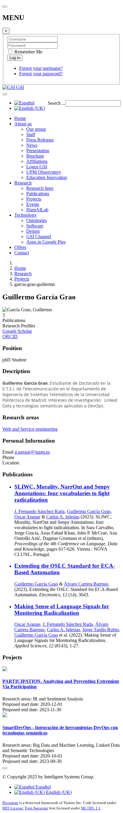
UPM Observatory (43, 172)
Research (23, 182)
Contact (21, 252)
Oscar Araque (27, 516)
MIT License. (13, 808)
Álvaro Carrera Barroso (86, 583)
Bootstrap (10, 802)
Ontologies (36, 220)
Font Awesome (36, 808)
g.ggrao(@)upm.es (32, 452)
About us (23, 123)
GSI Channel (38, 236)
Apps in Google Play (46, 241)
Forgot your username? (41, 68)
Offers (20, 247)
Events (32, 204)
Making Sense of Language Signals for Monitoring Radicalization (61, 609)
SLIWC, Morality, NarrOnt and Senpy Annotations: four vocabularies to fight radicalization (62, 493)
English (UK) (58, 792)
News (31, 145)
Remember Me (27, 51)
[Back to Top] (4, 768)
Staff (30, 134)
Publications (37, 193)
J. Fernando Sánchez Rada (39, 511)
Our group (36, 129)
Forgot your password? (41, 73)
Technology (25, 215)
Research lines (39, 188)
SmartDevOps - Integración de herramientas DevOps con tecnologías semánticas (60, 730)
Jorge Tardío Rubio (100, 629)
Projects (33, 198)
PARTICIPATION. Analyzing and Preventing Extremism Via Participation (60, 684)
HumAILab (37, 209)
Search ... (56, 103)
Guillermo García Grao (88, 511)
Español (42, 786)
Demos (33, 231)
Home (20, 118)
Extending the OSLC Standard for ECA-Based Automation (64, 569)
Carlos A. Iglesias (62, 516)
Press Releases (40, 139)
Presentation (37, 150)
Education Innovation (46, 177)
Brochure (35, 155)
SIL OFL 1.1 (91, 808)
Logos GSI (36, 166)
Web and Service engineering (30, 429)
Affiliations (36, 161)
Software (34, 225)
